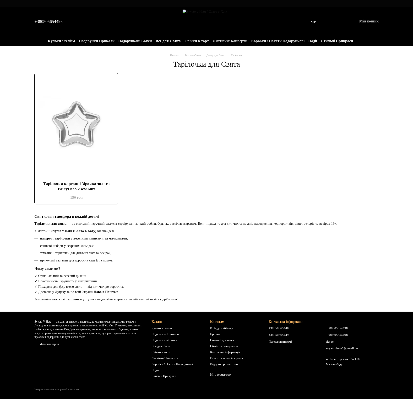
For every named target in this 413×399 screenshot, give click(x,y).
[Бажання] (328, 21)
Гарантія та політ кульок (226, 358)
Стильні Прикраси (337, 41)
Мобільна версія (49, 344)
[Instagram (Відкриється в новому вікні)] (201, 3)
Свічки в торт (197, 41)
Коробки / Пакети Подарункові (277, 41)
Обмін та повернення (224, 346)
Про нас (215, 334)
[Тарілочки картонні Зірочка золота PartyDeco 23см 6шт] (76, 124)
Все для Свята (168, 41)
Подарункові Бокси (135, 41)
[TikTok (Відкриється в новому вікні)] (206, 3)
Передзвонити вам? (280, 341)
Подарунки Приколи (96, 41)
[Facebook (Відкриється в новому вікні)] (212, 3)
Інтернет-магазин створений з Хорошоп (57, 389)
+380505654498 (48, 21)
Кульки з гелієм (61, 41)
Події (312, 41)
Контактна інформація (225, 352)
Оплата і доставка (222, 340)
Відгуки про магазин (224, 364)
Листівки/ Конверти (230, 41)
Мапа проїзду (334, 364)
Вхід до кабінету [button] (221, 328)
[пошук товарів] (361, 41)
